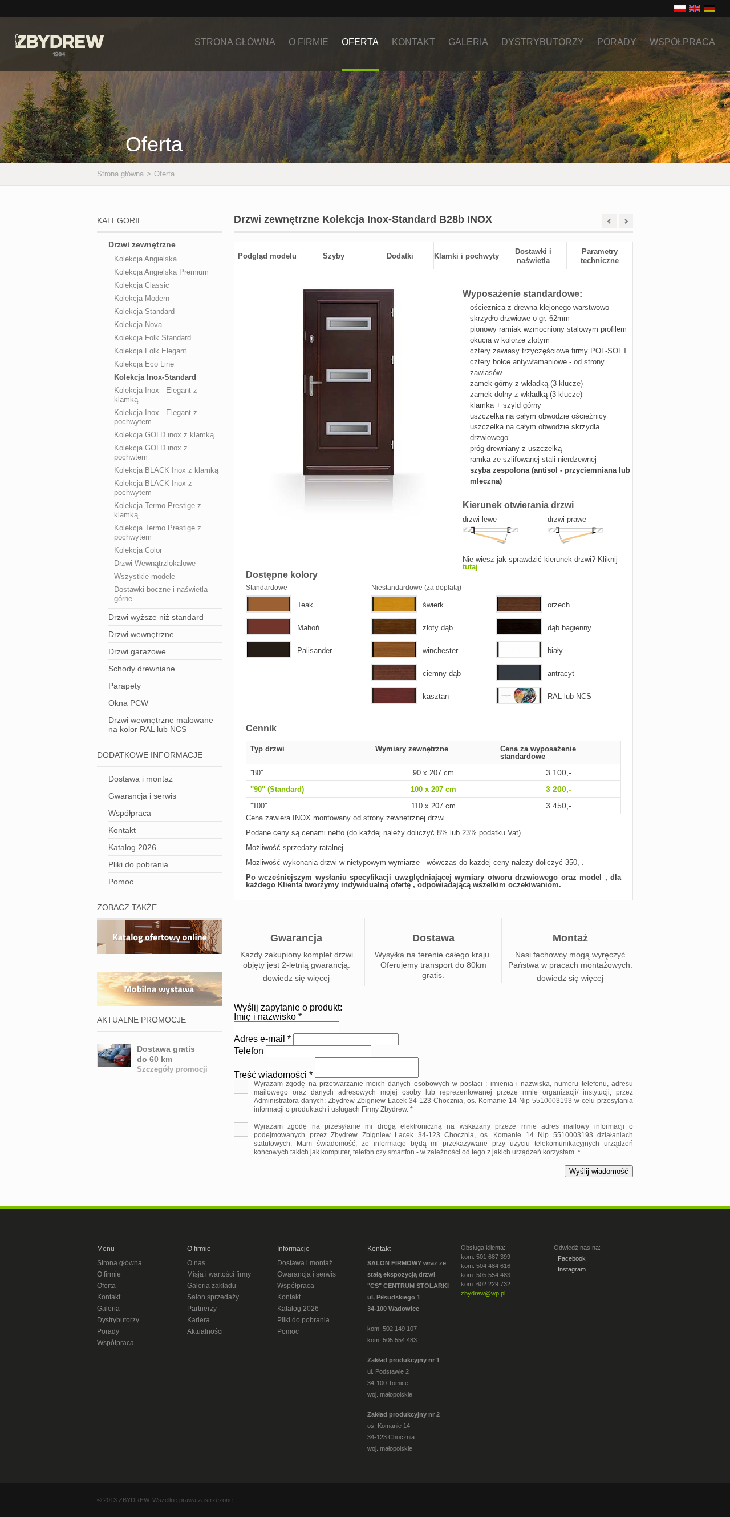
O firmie (308, 42)
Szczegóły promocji (172, 1069)
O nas (196, 1263)
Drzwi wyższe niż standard (156, 617)
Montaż (570, 938)
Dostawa (433, 938)
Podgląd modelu (267, 256)
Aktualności (205, 1331)
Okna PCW (128, 702)
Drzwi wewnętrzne (141, 634)
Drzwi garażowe (137, 651)
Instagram (571, 1269)
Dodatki (400, 256)
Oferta (360, 42)
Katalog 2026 (132, 847)
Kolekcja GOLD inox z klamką (164, 434)
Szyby (333, 256)
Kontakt (413, 42)
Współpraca (682, 42)
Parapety (124, 685)
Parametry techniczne (600, 256)
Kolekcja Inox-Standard (155, 377)
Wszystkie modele (144, 576)
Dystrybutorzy (542, 42)
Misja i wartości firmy (219, 1274)
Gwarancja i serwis (142, 795)
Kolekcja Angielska (145, 259)
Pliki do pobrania (138, 864)
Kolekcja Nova (138, 324)
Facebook (571, 1258)
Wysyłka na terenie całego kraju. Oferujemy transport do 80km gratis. (433, 965)
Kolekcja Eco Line (144, 364)
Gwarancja (296, 938)
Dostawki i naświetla (533, 256)
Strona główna (234, 42)
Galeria (468, 42)
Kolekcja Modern (141, 298)
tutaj (470, 566)
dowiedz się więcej (296, 978)
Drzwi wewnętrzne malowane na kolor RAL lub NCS (160, 724)
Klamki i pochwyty (466, 256)
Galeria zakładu (211, 1286)
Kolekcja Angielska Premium (161, 272)
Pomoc (120, 881)
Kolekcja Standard (144, 311)
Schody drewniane (141, 668)
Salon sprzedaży (213, 1297)
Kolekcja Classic (141, 285)
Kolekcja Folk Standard (152, 337)
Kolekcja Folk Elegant (150, 351)
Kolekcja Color (138, 550)
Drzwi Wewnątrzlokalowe (155, 563)
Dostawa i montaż (140, 778)
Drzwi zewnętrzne (142, 244)
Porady (616, 42)
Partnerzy (202, 1309)
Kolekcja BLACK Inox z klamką (166, 470)
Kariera (198, 1320)
